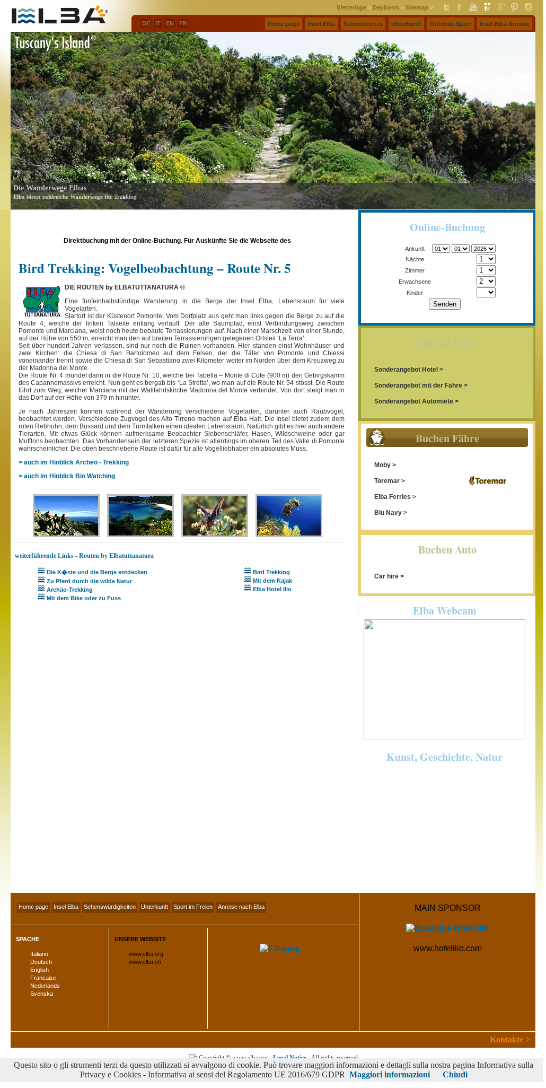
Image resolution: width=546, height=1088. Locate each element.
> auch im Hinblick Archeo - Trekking (74, 462)
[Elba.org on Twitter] (446, 9)
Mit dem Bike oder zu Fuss (84, 598)
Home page (33, 906)
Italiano (39, 954)
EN (170, 23)
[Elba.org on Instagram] (528, 9)
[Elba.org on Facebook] (459, 9)
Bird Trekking (271, 572)
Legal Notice (289, 1057)
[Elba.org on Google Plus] (501, 9)
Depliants (386, 7)
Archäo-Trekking (70, 589)
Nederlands (45, 985)
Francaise (43, 978)
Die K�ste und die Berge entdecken (97, 572)
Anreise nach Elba (241, 906)
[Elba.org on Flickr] (487, 9)
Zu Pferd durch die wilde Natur (89, 581)
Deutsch (41, 962)
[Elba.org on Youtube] (473, 9)
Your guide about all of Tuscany (443, 878)
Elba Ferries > (395, 497)
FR (183, 23)
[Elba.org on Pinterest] (514, 9)
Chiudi (455, 1074)
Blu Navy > (390, 512)
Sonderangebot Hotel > (408, 369)
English (39, 970)
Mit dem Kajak (272, 580)
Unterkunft (154, 906)
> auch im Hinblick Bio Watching (67, 476)
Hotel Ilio (306, 240)
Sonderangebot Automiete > (416, 401)
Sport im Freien (193, 906)
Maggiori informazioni (389, 1074)
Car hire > (389, 576)
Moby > (385, 465)
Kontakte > (510, 1039)
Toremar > (389, 481)
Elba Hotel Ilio (272, 589)
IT (158, 23)
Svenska (41, 993)
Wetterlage (351, 7)
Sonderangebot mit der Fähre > (421, 385)
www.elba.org (146, 954)
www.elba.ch (145, 962)
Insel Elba (66, 906)
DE (146, 23)
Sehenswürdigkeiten (110, 906)
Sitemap (417, 7)
